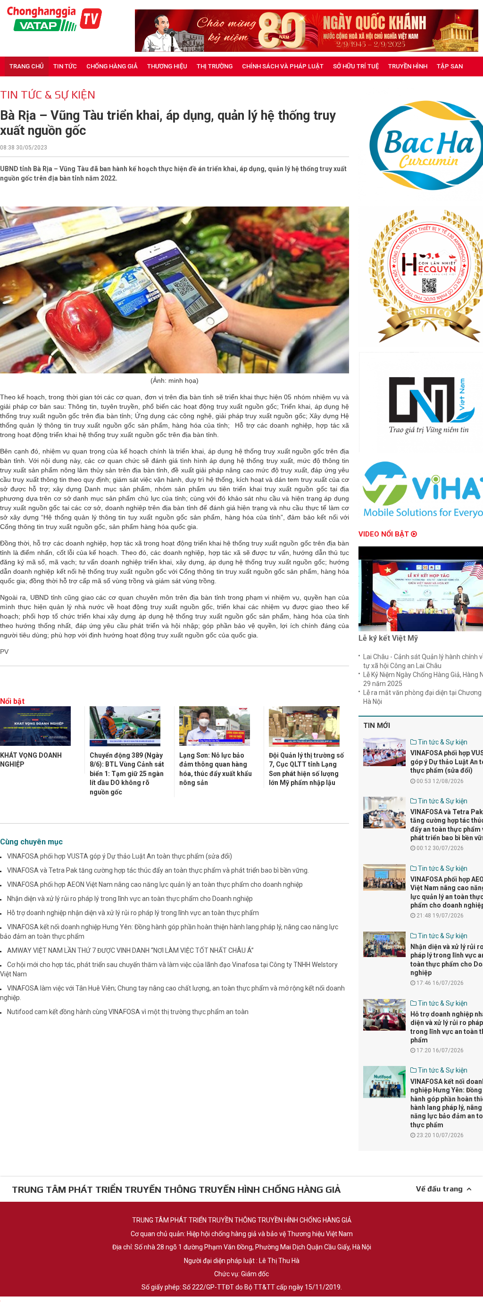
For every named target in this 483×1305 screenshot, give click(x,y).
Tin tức (65, 66)
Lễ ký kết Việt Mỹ (388, 638)
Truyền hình (407, 66)
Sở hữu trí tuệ (356, 66)
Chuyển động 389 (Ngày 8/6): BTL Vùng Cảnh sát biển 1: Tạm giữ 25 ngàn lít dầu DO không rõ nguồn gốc (127, 774)
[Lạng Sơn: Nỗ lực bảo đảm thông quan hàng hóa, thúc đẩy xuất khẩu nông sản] (214, 727)
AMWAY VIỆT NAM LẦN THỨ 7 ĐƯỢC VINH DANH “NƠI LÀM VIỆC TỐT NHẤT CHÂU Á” (130, 950)
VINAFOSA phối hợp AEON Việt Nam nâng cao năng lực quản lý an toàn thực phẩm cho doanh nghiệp (155, 884)
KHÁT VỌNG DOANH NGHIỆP (31, 760)
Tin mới (376, 725)
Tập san (450, 66)
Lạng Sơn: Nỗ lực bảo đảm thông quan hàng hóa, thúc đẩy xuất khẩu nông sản (215, 769)
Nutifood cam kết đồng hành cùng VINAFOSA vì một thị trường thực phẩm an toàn (128, 1012)
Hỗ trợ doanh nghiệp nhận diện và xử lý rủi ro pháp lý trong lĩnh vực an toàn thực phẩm (133, 913)
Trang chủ (26, 66)
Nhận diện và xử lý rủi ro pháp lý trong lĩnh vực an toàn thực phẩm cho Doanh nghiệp (130, 898)
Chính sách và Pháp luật (283, 66)
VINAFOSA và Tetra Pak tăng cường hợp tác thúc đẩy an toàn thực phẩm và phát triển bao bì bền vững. (158, 870)
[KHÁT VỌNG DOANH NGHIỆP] (35, 727)
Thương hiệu (167, 66)
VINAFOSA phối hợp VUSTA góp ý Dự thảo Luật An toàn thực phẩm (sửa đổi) (119, 856)
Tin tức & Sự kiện (47, 94)
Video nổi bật (384, 534)
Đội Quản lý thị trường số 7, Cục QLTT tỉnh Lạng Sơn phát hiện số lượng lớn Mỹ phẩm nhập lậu (306, 769)
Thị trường (215, 66)
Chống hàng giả (112, 66)
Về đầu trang (441, 1188)
